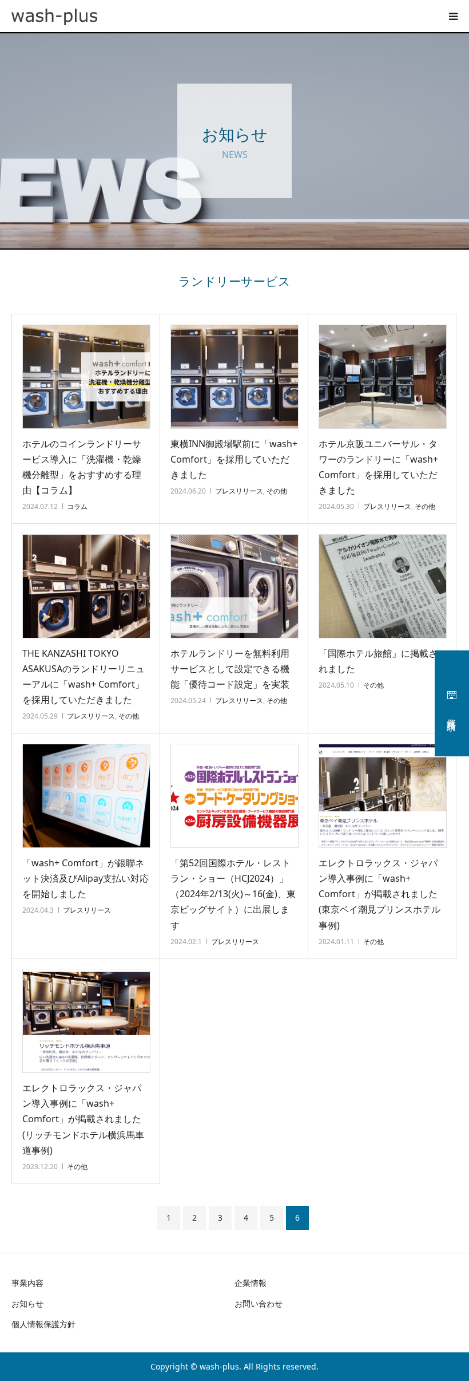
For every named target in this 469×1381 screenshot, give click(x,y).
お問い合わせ (258, 1303)
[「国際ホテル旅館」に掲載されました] (383, 586)
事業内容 (27, 1282)
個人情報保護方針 (43, 1324)
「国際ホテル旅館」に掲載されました (378, 661)
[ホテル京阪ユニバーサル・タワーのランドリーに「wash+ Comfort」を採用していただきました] (383, 377)
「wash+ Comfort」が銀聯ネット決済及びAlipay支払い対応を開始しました (85, 878)
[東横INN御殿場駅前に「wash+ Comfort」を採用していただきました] (234, 377)
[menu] (453, 16)
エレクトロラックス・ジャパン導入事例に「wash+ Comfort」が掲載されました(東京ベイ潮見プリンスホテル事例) (379, 894)
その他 (277, 491)
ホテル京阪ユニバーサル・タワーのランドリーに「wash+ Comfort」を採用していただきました (378, 467)
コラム (77, 506)
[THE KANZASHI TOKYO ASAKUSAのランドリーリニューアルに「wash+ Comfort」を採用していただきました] (86, 586)
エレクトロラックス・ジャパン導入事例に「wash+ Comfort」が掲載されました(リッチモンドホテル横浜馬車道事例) (83, 1119)
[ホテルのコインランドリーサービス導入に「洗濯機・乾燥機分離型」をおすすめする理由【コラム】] (86, 377)
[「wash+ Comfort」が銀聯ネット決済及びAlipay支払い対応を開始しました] (86, 796)
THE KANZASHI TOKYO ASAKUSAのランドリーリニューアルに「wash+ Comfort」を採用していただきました (83, 677)
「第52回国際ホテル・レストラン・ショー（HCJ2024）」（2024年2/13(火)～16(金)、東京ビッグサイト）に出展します (233, 894)
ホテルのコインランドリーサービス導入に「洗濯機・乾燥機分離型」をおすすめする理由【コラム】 (81, 467)
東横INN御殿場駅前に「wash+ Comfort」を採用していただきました (233, 459)
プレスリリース (239, 491)
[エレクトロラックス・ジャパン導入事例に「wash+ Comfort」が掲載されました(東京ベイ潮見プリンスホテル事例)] (383, 796)
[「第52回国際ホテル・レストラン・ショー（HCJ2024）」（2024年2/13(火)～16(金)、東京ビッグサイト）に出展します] (234, 796)
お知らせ (27, 1303)
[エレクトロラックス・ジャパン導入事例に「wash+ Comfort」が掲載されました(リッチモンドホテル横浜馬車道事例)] (86, 1021)
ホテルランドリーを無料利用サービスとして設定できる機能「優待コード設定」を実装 (229, 668)
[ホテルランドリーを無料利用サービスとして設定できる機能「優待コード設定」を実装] (234, 586)
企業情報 (250, 1282)
